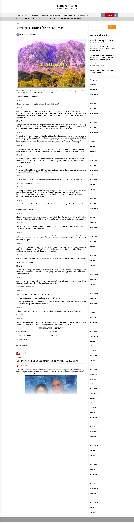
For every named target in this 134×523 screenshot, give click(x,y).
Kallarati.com (67, 5)
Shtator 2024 (94, 132)
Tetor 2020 (93, 256)
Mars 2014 (93, 408)
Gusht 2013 (93, 436)
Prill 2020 (92, 265)
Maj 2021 (92, 246)
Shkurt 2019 (93, 289)
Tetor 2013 (93, 427)
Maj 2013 (92, 450)
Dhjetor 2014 (93, 370)
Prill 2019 (92, 284)
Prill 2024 (92, 146)
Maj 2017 (92, 313)
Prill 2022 (92, 218)
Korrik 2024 (93, 137)
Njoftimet (45, 15)
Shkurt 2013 (93, 465)
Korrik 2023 (93, 180)
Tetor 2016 (93, 327)
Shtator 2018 (94, 294)
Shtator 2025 (94, 113)
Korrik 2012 (93, 498)
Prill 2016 (92, 346)
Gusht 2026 (93, 85)
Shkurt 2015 (93, 365)
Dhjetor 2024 (93, 123)
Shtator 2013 (94, 431)
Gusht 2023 (93, 175)
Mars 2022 (93, 222)
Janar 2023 (93, 199)
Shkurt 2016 (93, 355)
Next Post (20, 353)
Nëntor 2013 (93, 422)
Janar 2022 (93, 232)
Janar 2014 (93, 412)
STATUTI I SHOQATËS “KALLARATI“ (39, 28)
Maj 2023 (92, 184)
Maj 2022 (92, 213)
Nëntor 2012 (93, 479)
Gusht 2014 (93, 384)
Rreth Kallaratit (22, 15)
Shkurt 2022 (93, 227)
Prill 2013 (92, 455)
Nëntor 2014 (93, 374)
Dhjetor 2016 (93, 322)
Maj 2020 (92, 260)
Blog (65, 15)
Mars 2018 (93, 298)
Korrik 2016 (93, 332)
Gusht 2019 (93, 279)
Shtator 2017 (94, 308)
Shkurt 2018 (93, 303)
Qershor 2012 (94, 503)
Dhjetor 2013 (93, 417)
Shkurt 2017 (93, 317)
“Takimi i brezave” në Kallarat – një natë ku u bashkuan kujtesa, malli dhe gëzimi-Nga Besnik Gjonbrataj (103, 48)
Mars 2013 (93, 460)
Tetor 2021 (93, 241)
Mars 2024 (93, 151)
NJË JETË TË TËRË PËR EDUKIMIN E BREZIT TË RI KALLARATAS (47, 361)
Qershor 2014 (94, 393)
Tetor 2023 (93, 165)
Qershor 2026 (94, 94)
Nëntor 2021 (93, 237)
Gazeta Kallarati (55, 15)
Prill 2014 (92, 403)
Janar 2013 (93, 469)
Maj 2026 (92, 99)
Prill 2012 (92, 512)
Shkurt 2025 (93, 118)
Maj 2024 (92, 142)
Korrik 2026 (93, 89)
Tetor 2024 (93, 127)
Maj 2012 (92, 507)
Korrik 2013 (93, 441)
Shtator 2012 (94, 488)
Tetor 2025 (93, 108)
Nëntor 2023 (93, 161)
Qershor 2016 (94, 336)
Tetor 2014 (93, 379)
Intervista (72, 15)
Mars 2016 (93, 351)
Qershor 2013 (94, 446)
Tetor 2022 (93, 203)
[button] (103, 15)
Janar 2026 (93, 104)
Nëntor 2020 (93, 251)
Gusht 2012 (93, 493)
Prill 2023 (92, 189)
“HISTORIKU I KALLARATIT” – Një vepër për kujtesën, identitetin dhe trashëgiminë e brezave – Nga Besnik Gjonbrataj (102, 57)
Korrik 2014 (93, 389)
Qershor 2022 (94, 208)
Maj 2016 (92, 341)
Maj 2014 (92, 398)
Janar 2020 (93, 270)
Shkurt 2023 (93, 194)
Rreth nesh (35, 15)
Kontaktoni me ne (82, 15)
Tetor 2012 (93, 484)
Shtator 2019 (94, 275)
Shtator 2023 (94, 170)
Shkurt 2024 (93, 156)
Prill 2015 (92, 360)
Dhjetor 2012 (93, 474)
